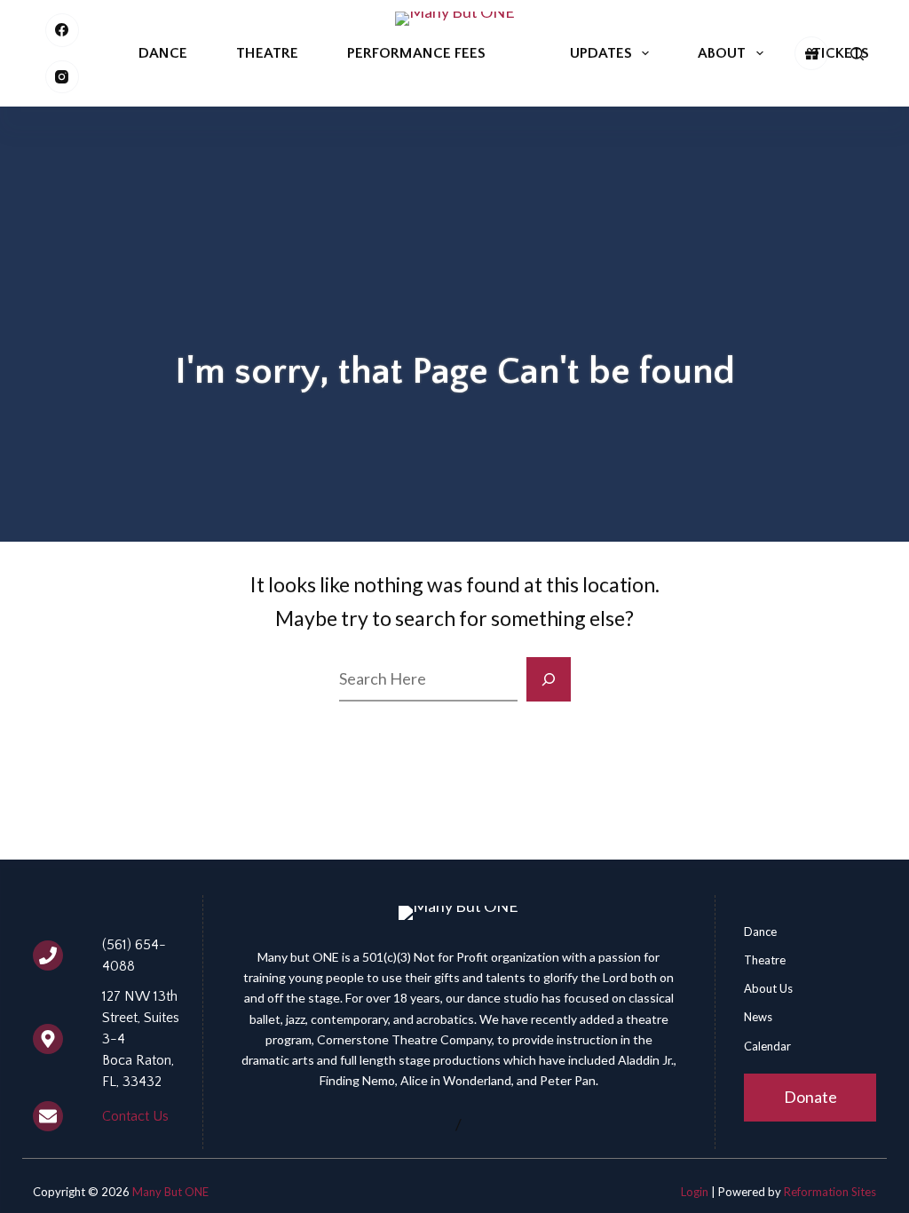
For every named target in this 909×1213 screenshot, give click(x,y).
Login (694, 1192)
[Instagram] (62, 77)
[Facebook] (62, 30)
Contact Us (135, 1116)
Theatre (267, 53)
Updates (601, 53)
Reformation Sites (830, 1192)
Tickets (840, 53)
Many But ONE (170, 1192)
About (722, 53)
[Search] (857, 53)
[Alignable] (811, 53)
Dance (162, 53)
